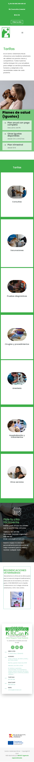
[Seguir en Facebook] (13, 647)
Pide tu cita (17, 22)
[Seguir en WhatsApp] (21, 647)
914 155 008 (13, 4)
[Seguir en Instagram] (17, 647)
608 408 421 (22, 4)
